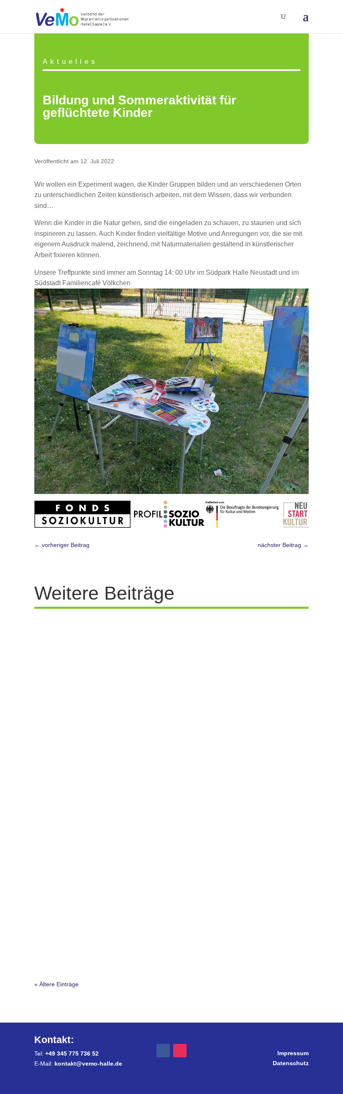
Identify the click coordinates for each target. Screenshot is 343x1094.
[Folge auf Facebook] (163, 1050)
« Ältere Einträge (56, 984)
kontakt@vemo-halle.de (88, 1063)
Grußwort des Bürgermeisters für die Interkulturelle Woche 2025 (149, 933)
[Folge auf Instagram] (180, 1050)
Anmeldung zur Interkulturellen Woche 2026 (116, 633)
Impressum (293, 1053)
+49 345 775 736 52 (72, 1053)
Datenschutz (291, 1063)
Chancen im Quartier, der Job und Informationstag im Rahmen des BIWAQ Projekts (167, 696)
